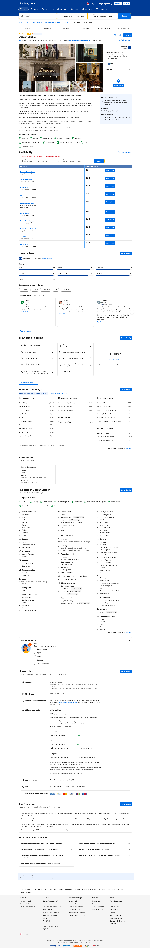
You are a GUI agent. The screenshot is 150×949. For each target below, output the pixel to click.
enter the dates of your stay (68, 702)
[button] (118, 83)
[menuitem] (23, 9)
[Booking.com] (27, 3)
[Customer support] (93, 3)
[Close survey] (129, 640)
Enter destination (29, 15)
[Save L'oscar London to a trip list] (114, 35)
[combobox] (38, 17)
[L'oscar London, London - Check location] (20, 40)
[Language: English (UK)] (87, 3)
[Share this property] (120, 35)
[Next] (130, 60)
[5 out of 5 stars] (22, 33)
